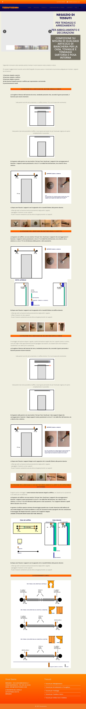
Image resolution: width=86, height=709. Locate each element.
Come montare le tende (57, 7)
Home (29, 7)
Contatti (69, 7)
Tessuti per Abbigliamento (53, 683)
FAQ (76, 7)
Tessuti (43, 7)
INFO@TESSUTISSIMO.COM (18, 687)
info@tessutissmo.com (74, 2)
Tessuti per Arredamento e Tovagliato (57, 687)
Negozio (36, 7)
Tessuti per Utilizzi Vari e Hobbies (56, 698)
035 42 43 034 (61, 2)
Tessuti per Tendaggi (52, 690)
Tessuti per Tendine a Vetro (54, 694)
